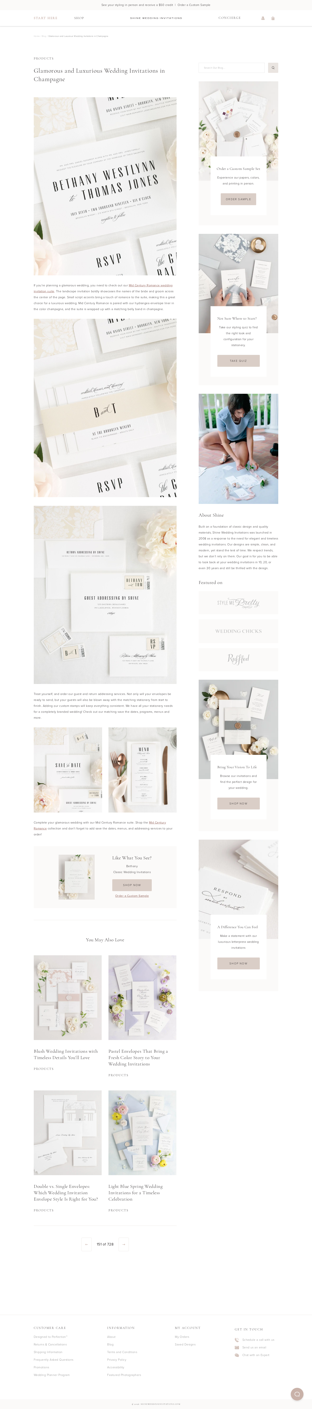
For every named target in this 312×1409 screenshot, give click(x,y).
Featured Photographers (124, 1375)
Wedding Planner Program (52, 1375)
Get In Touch (249, 1329)
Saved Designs (185, 1344)
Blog (110, 1344)
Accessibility (115, 1367)
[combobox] (231, 67)
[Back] (87, 1244)
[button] (297, 1394)
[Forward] (124, 1244)
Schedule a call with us (258, 1340)
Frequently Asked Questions (53, 1360)
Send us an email (254, 1347)
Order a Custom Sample (132, 896)
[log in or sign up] (263, 18)
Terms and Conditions (122, 1352)
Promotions (41, 1367)
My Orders (182, 1337)
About (111, 1337)
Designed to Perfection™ (50, 1337)
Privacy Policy (116, 1360)
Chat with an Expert (256, 1355)
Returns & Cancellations (50, 1344)
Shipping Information (48, 1352)
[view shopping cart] (273, 18)
